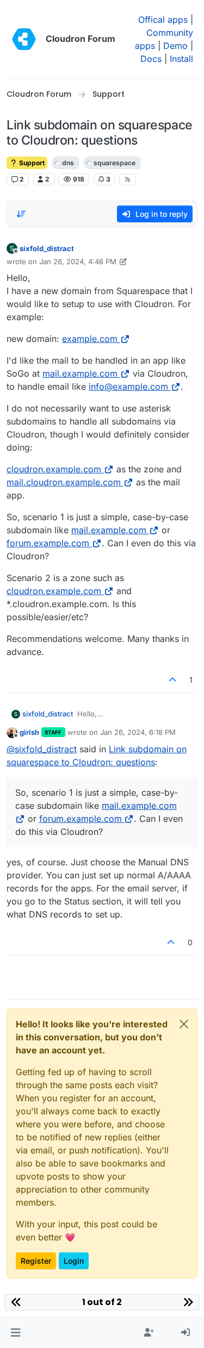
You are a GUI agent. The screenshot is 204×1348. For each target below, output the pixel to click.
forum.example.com (48, 543)
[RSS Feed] (127, 179)
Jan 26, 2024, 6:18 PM (138, 732)
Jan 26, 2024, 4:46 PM (77, 261)
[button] (15, 1333)
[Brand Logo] (24, 39)
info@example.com (128, 386)
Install (181, 58)
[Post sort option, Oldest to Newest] (21, 214)
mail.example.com (80, 373)
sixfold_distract (47, 248)
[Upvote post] (173, 679)
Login (74, 1260)
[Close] (184, 1024)
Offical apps (163, 19)
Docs (151, 58)
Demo (175, 45)
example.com (90, 338)
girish (29, 732)
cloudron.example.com (54, 469)
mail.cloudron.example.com (64, 482)
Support (31, 163)
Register (36, 1260)
